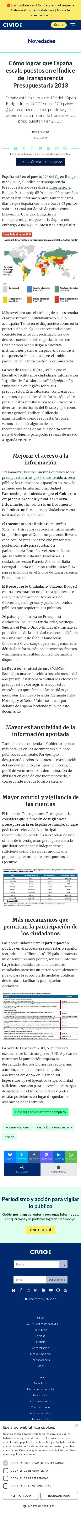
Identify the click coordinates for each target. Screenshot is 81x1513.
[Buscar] (63, 1264)
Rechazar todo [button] (59, 1495)
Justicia (40, 1341)
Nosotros (40, 1383)
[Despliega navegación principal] (73, 25)
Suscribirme (57, 1279)
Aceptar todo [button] (21, 1495)
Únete (58, 24)
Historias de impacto (40, 1389)
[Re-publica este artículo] (65, 148)
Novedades (40, 1395)
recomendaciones (17, 1127)
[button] (40, 1506)
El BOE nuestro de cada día (40, 1323)
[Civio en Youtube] (50, 1290)
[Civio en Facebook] (21, 1290)
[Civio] (12, 25)
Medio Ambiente (40, 1353)
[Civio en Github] (58, 1290)
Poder (40, 1365)
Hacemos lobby (40, 1419)
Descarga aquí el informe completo (40, 1112)
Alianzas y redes (40, 1413)
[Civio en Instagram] (28, 1290)
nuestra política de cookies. (19, 1454)
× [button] (76, 1425)
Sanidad (40, 1335)
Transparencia (40, 1359)
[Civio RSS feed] (65, 1290)
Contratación (40, 1347)
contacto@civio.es (42, 1299)
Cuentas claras (40, 1407)
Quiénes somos (40, 1401)
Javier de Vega (40, 132)
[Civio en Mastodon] (36, 1290)
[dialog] (40, 1467)
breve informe (17, 318)
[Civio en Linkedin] (43, 1290)
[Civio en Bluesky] (13, 1290)
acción (9, 1137)
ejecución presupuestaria (41, 162)
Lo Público (40, 1329)
